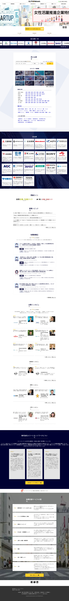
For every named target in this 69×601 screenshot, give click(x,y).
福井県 (35, 95)
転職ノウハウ (54, 3)
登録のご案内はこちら (34, 575)
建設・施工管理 (42, 112)
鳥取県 (26, 100)
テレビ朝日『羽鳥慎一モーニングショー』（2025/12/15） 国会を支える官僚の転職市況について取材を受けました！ (33, 212)
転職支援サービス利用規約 (45, 592)
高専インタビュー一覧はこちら (50, 402)
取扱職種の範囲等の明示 (32, 593)
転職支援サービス (43, 3)
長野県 (40, 95)
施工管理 (46, 83)
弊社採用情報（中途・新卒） (29, 592)
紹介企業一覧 (33, 3)
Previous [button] (63, 27)
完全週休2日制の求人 (21, 122)
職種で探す (20, 106)
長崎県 (32, 102)
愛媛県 (46, 100)
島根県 (29, 100)
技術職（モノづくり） (21, 112)
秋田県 (32, 92)
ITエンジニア (18, 78)
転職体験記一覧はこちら (52, 297)
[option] (34, 18)
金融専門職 (27, 112)
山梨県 (37, 95)
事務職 (46, 112)
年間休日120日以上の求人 (41, 120)
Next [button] (66, 27)
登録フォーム (36, 506)
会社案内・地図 (20, 592)
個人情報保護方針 (25, 593)
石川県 (32, 95)
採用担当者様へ (63, 3)
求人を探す (19, 33)
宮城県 (37, 92)
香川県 (43, 100)
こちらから (50, 508)
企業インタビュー (23, 3)
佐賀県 (29, 102)
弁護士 (27, 83)
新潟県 (26, 95)
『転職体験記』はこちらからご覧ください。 (42, 568)
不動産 (46, 78)
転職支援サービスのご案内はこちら (34, 482)
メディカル (31, 112)
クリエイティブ (20, 110)
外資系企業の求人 (35, 118)
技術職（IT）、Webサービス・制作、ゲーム (39, 110)
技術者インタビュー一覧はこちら (50, 380)
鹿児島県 (43, 102)
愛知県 (32, 97)
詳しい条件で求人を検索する (48, 61)
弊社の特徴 (49, 33)
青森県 (29, 92)
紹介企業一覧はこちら (64, 46)
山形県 (40, 92)
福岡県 (26, 102)
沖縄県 (46, 102)
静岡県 (29, 97)
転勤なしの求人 (20, 120)
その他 (49, 112)
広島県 (35, 100)
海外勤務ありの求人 (27, 120)
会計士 (36, 83)
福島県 (43, 92)
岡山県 (32, 100)
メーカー (27, 78)
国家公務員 (18, 83)
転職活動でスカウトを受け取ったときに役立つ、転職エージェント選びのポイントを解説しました (29, 224)
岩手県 (35, 92)
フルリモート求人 (33, 120)
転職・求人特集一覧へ (50, 86)
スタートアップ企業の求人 (28, 118)
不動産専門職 (36, 112)
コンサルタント (26, 110)
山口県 (37, 100)
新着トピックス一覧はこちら (51, 227)
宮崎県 (40, 102)
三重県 (35, 97)
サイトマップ (40, 593)
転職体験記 (12, 3)
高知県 (48, 100)
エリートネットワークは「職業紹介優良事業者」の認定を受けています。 (36, 490)
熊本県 (35, 102)
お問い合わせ (45, 593)
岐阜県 (26, 97)
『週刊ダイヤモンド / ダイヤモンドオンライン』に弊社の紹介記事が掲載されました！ (27, 217)
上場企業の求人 (20, 118)
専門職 (30, 110)
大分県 (37, 102)
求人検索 (4, 3)
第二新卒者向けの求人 (42, 118)
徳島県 (40, 100)
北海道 (26, 92)
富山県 (29, 95)
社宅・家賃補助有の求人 (29, 122)
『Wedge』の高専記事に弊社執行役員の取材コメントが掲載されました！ (25, 215)
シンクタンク (37, 78)
